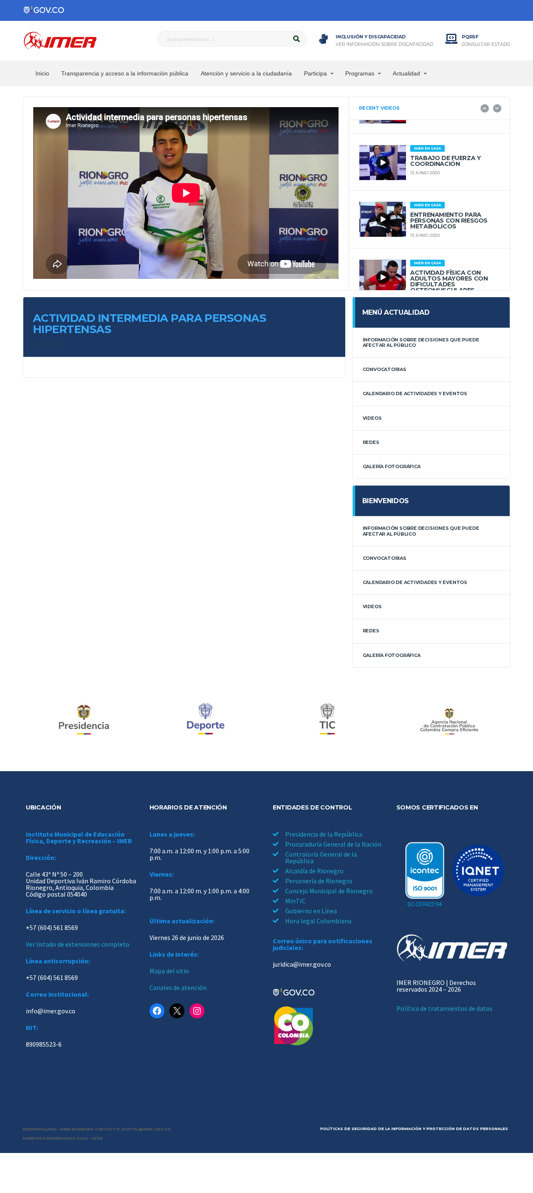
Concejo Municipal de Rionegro (329, 891)
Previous (485, 108)
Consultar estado (486, 44)
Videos (372, 418)
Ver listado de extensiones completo (78, 944)
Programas (359, 73)
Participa (315, 73)
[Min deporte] (205, 719)
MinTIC (295, 901)
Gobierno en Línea (311, 911)
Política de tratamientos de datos (444, 1008)
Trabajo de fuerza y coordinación (445, 161)
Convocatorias (384, 369)
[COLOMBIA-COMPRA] (449, 719)
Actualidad (406, 73)
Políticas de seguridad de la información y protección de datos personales (414, 1128)
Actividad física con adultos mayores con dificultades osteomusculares (449, 281)
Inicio (42, 73)
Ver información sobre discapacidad (384, 44)
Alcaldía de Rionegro (314, 871)
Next (497, 108)
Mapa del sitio (169, 971)
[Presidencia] (83, 719)
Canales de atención (178, 987)
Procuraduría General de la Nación (333, 844)
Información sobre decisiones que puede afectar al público (421, 342)
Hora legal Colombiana (318, 921)
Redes (371, 442)
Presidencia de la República (323, 834)
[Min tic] (327, 719)
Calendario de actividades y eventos (415, 393)
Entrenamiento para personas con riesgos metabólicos (449, 220)
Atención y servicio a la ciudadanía (246, 73)
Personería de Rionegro (318, 881)
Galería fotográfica (392, 466)
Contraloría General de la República (321, 857)
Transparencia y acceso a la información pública (124, 73)
